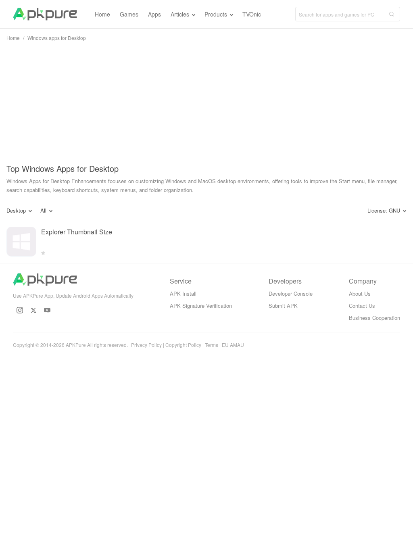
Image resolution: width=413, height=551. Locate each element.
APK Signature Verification (201, 305)
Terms (211, 344)
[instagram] (20, 310)
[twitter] (33, 310)
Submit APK (283, 305)
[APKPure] (45, 14)
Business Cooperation (374, 317)
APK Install (183, 293)
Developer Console (291, 293)
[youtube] (47, 310)
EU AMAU (233, 344)
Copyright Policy (183, 344)
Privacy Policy (146, 344)
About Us (360, 293)
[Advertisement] (206, 100)
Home (13, 37)
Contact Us (362, 305)
